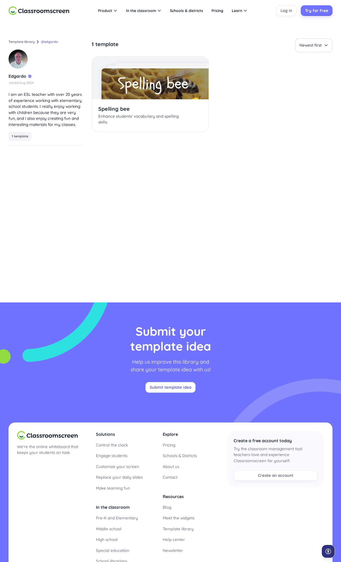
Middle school (108, 528)
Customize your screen (117, 466)
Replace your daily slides (119, 477)
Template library (178, 528)
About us (171, 466)
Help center (174, 539)
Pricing (169, 445)
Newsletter (173, 550)
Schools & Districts (180, 455)
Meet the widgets (178, 517)
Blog (167, 507)
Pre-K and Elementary (117, 517)
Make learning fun (113, 488)
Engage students (111, 455)
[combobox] (313, 45)
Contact (170, 477)
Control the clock (112, 445)
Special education (112, 550)
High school (107, 539)
